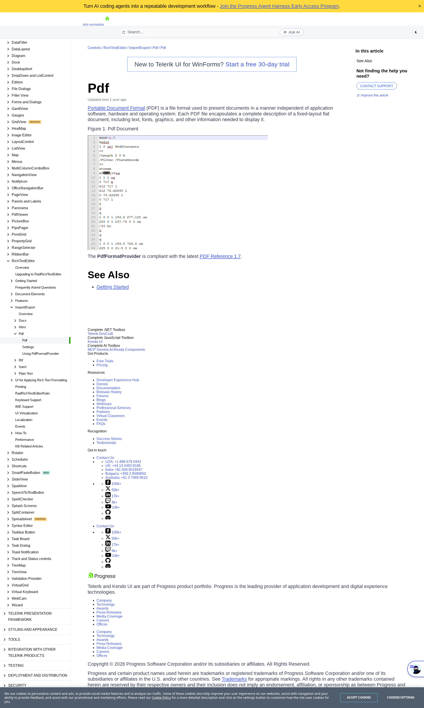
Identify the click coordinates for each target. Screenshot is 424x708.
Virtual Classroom (111, 416)
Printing (20, 387)
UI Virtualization (26, 413)
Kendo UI (95, 342)
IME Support (24, 406)
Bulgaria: (125, 473)
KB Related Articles (29, 446)
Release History (109, 392)
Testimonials (106, 443)
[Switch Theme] (416, 32)
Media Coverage (110, 616)
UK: (123, 466)
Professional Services (114, 408)
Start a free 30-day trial (257, 64)
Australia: (126, 477)
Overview (22, 267)
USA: (123, 462)
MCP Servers (98, 349)
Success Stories (109, 439)
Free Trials (105, 361)
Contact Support (376, 86)
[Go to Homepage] (107, 24)
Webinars (104, 404)
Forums (102, 396)
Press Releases (109, 612)
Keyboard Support (28, 400)
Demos (102, 384)
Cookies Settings (400, 697)
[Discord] (108, 518)
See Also (108, 274)
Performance (24, 439)
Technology (106, 604)
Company (104, 600)
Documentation (108, 388)
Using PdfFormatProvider (40, 353)
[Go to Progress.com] (102, 578)
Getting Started (113, 287)
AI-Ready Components (127, 349)
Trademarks (234, 679)
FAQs (101, 424)
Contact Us (105, 458)
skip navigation (93, 24)
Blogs (101, 400)
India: (123, 469)
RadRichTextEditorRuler (32, 393)
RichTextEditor (115, 48)
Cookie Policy (161, 697)
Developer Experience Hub (118, 380)
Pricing (102, 365)
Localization (23, 420)
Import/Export (139, 48)
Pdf (24, 340)
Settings (28, 347)
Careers (103, 620)
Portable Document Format (116, 108)
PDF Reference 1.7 (220, 256)
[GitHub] (108, 513)
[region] (212, 697)
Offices (102, 624)
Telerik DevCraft (100, 334)
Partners (103, 412)
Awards (102, 608)
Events (20, 426)
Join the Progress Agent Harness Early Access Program (279, 6)
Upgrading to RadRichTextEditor (38, 274)
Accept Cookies (359, 697)
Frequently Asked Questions (35, 287)
